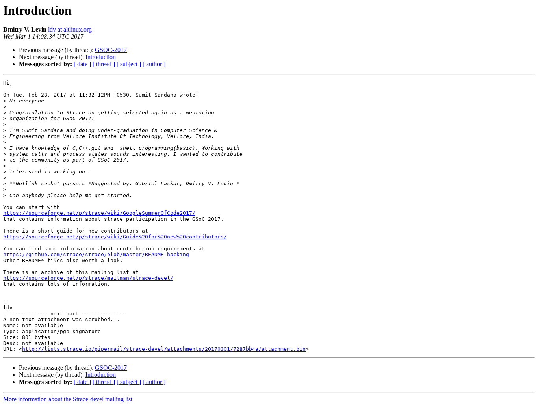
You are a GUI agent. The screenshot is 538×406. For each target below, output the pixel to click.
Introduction (100, 57)
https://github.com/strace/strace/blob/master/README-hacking (96, 254)
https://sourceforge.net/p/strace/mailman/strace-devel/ (88, 278)
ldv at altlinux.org (70, 29)
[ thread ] (104, 64)
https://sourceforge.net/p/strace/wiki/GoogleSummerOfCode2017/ (99, 213)
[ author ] (154, 64)
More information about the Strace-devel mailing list (67, 399)
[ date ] (82, 64)
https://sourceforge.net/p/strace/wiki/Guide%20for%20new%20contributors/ (115, 237)
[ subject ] (129, 64)
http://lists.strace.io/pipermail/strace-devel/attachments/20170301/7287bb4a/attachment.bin (164, 349)
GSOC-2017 (111, 50)
